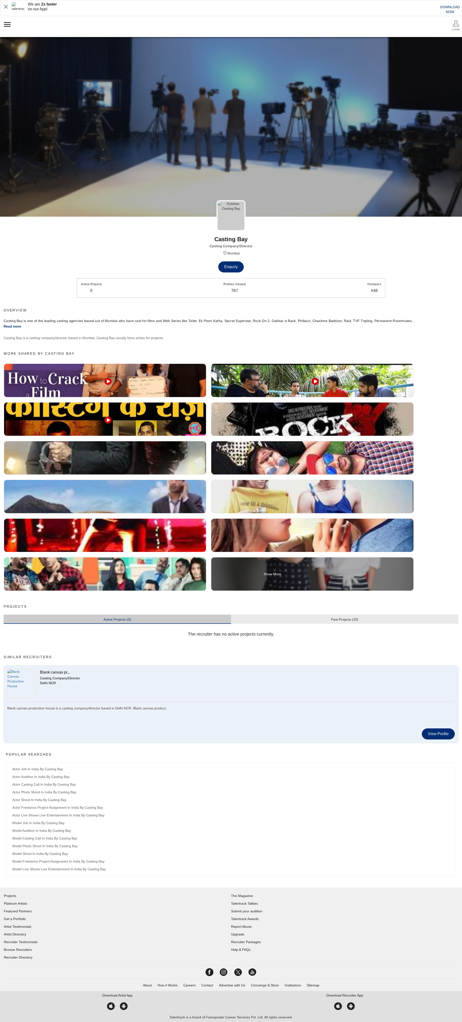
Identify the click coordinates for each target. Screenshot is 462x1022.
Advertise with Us (232, 985)
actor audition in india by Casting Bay (41, 777)
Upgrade (237, 934)
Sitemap (313, 985)
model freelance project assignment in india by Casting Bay (58, 861)
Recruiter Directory (18, 957)
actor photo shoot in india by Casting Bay (44, 792)
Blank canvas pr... (55, 672)
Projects (10, 896)
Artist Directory (15, 934)
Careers (189, 985)
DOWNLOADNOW (450, 9)
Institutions (293, 985)
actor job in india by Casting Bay (37, 769)
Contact (207, 985)
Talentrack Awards (245, 919)
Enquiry (231, 267)
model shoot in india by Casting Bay (40, 854)
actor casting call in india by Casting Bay (44, 784)
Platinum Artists (15, 903)
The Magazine (242, 896)
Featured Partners (18, 911)
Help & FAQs (240, 950)
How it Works (168, 985)
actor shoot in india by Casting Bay (39, 800)
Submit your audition (246, 911)
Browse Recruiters (18, 950)
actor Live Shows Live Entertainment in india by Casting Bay (58, 815)
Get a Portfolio (15, 919)
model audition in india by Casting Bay (41, 831)
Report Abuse (241, 926)
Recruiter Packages (246, 942)
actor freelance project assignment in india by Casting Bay (57, 807)
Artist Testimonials (17, 926)
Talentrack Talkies (244, 903)
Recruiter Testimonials (21, 942)
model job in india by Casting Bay (38, 823)
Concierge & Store (265, 985)
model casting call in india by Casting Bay (44, 838)
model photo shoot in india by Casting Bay (45, 846)
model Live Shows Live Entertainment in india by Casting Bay (59, 869)
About (147, 985)
